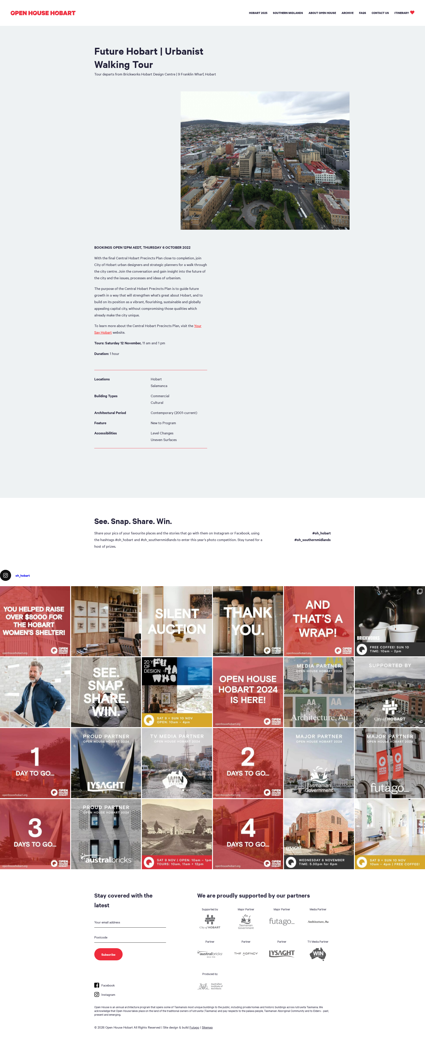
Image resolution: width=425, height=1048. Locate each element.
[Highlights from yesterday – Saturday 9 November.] (35, 692)
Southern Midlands (288, 13)
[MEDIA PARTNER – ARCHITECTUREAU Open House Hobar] (319, 692)
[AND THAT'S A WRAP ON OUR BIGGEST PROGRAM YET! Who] (319, 621)
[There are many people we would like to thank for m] (248, 621)
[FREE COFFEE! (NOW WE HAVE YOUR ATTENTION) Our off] (248, 763)
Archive (348, 13)
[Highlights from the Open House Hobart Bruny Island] (106, 621)
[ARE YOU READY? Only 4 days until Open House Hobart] (248, 834)
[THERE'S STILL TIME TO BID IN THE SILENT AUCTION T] (177, 621)
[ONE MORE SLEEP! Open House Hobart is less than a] (35, 763)
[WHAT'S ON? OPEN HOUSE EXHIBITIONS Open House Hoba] (177, 692)
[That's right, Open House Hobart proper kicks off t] (35, 834)
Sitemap (207, 1027)
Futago (194, 1027)
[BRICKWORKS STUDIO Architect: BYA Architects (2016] (390, 834)
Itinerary (401, 13)
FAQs (362, 13)
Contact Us (380, 13)
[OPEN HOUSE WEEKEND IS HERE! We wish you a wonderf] (248, 692)
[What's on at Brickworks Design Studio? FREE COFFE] (390, 621)
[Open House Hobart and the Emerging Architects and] (35, 621)
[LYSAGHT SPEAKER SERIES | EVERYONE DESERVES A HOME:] (319, 834)
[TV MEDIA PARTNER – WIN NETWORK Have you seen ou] (177, 763)
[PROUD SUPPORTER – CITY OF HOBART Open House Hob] (390, 692)
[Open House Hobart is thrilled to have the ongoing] (106, 763)
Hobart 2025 (258, 13)
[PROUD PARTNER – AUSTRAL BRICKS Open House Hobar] (106, 834)
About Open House (322, 13)
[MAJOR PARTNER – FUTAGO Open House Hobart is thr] (390, 763)
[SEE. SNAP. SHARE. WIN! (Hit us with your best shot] (106, 692)
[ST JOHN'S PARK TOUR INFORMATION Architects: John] (177, 834)
